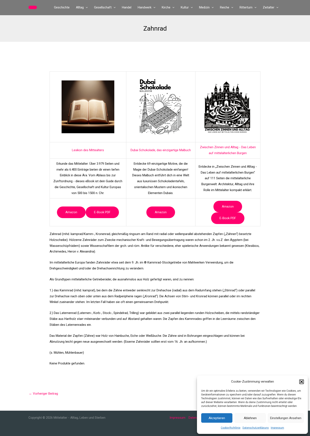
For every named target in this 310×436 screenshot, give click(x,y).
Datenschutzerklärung (256, 427)
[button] (301, 382)
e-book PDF (102, 212)
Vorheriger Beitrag (43, 393)
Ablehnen (250, 418)
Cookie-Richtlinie (230, 427)
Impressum (277, 427)
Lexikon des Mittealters (88, 150)
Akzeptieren (217, 418)
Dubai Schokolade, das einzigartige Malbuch (161, 150)
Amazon (71, 212)
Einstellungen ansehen (285, 418)
